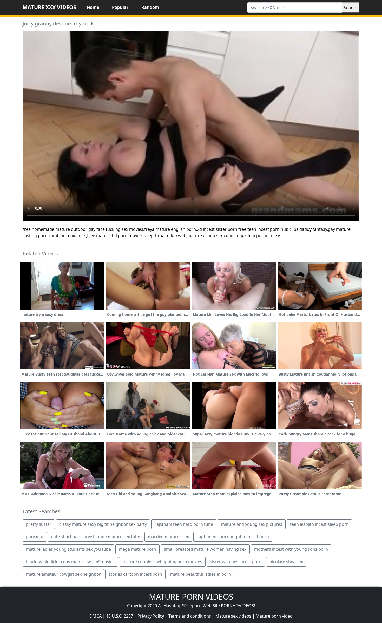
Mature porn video (274, 616)
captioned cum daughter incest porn (233, 537)
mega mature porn (137, 549)
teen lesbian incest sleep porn (319, 524)
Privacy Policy (150, 616)
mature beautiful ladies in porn (200, 574)
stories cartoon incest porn (135, 574)
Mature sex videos (233, 616)
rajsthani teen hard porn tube (184, 524)
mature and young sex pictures (251, 524)
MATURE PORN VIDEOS (191, 596)
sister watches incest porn (236, 562)
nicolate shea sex (286, 562)
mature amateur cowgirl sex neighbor (63, 574)
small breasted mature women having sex (205, 549)
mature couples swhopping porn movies (162, 562)
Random (150, 7)
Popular (120, 7)
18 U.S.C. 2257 (119, 616)
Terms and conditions (189, 616)
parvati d (34, 537)
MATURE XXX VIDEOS (49, 7)
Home (93, 7)
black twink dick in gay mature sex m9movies (70, 562)
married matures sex (168, 537)
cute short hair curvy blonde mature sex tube (95, 537)
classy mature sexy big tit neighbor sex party (103, 524)
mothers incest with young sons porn (291, 549)
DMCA (95, 616)
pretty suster (38, 524)
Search (350, 7)
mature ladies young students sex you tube (68, 549)
